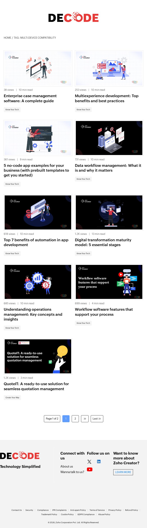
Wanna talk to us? (72, 472)
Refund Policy (131, 510)
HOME (7, 37)
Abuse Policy (104, 514)
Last (95, 418)
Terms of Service (97, 510)
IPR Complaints (59, 510)
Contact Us (16, 510)
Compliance (43, 510)
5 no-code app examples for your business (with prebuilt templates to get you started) (36, 170)
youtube (90, 470)
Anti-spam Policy (78, 510)
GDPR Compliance (85, 514)
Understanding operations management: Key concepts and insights (33, 314)
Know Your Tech (12, 110)
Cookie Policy (67, 514)
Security (29, 510)
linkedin (99, 462)
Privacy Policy (114, 510)
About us (66, 466)
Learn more (123, 472)
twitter (89, 462)
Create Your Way (12, 398)
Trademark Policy (49, 514)
